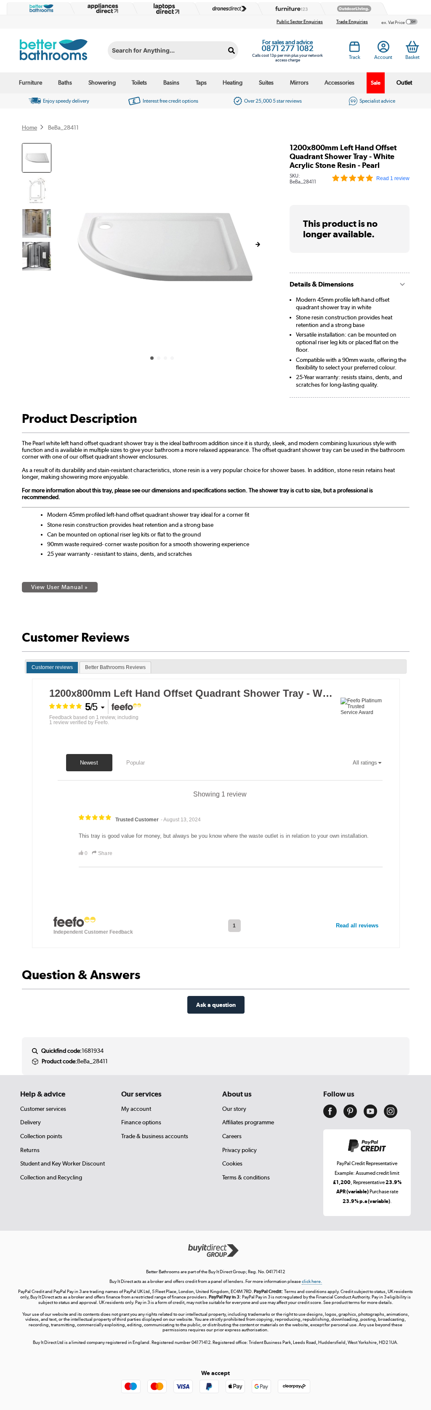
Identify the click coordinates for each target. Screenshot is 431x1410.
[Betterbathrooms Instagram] (390, 1116)
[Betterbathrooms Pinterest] (350, 1116)
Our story (234, 1108)
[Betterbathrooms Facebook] (330, 1116)
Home (29, 127)
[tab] (52, 667)
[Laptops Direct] (164, 8)
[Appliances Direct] (102, 8)
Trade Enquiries (352, 21)
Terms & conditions (246, 1177)
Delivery (30, 1122)
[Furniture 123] (289, 8)
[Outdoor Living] (352, 8)
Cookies (232, 1163)
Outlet (404, 82)
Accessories (339, 82)
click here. (312, 1281)
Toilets (139, 82)
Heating (232, 82)
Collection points (41, 1136)
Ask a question (216, 1004)
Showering (102, 82)
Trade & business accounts (154, 1136)
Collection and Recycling (51, 1177)
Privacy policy (239, 1150)
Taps (201, 82)
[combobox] (173, 50)
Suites (266, 82)
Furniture (30, 82)
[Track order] (354, 48)
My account (136, 1108)
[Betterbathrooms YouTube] (370, 1116)
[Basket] (412, 47)
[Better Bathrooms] (39, 8)
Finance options (141, 1122)
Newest (89, 762)
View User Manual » (59, 587)
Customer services (43, 1108)
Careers (232, 1136)
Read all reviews (357, 925)
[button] (258, 244)
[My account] (383, 48)
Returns (30, 1150)
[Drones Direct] (227, 8)
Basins (171, 82)
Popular (135, 762)
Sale (375, 83)
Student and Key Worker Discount (62, 1163)
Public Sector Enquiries (300, 21)
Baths (65, 82)
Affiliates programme (248, 1122)
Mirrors (299, 82)
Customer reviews (52, 667)
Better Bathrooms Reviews (115, 667)
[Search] (232, 50)
